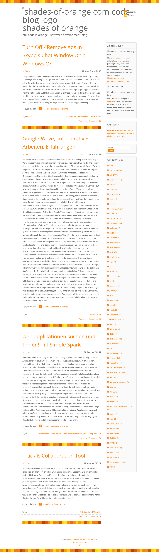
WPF (112, 467)
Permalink (83, 121)
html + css (115, 276)
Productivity (83, 117)
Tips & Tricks (95, 117)
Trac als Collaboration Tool (53, 455)
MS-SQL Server (118, 320)
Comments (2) (95, 121)
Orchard (114, 344)
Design (113, 252)
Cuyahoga (115, 238)
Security (114, 378)
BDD (112, 185)
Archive (131, 16)
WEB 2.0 (97, 434)
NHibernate (116, 339)
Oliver (27, 71)
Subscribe (132, 12)
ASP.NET (114, 175)
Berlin (113, 190)
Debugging (115, 243)
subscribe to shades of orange (55, 109)
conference (115, 228)
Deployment (115, 247)
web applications (118, 58)
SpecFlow (114, 387)
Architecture (116, 170)
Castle (113, 214)
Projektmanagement (119, 368)
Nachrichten (115, 329)
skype (29, 117)
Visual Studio (116, 448)
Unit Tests (114, 429)
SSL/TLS (114, 397)
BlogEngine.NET (117, 194)
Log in (79, 545)
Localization (115, 300)
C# (112, 204)
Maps (113, 305)
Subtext (114, 402)
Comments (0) (95, 319)
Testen (113, 414)
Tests (113, 419)
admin (27, 352)
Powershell (115, 358)
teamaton (111, 102)
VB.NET (114, 443)
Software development (72, 434)
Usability (88, 434)
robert (27, 154)
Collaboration (70, 117)
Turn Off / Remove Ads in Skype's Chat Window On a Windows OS (54, 55)
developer (115, 257)
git (112, 267)
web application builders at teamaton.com (83, 540)
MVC (113, 325)
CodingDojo (115, 218)
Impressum (75, 542)
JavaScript (115, 286)
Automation (116, 180)
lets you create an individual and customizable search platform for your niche (120, 133)
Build (113, 199)
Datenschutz (83, 542)
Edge (113, 262)
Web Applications (118, 457)
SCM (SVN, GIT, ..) (117, 373)
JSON (113, 296)
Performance (116, 353)
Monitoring (115, 315)
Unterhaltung (116, 433)
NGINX (113, 334)
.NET (113, 165)
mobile (113, 310)
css (112, 233)
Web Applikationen (118, 462)
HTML (113, 272)
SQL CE (113, 392)
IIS (112, 281)
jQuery (113, 291)
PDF (112, 349)
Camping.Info (116, 209)
